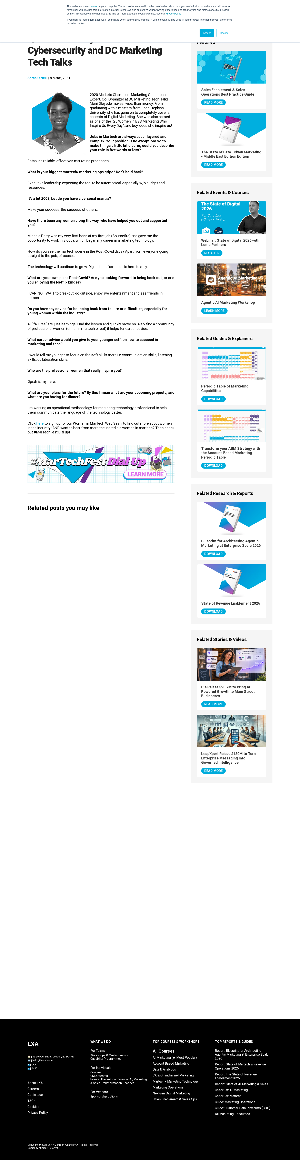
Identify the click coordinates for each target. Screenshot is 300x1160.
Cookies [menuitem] (33, 1107)
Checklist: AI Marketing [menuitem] (231, 1090)
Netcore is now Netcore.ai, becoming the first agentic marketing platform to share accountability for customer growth (98, 659)
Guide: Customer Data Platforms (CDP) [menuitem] (242, 1108)
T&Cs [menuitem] (31, 1101)
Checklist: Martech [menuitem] (228, 1096)
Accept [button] (207, 33)
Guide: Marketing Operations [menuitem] (235, 1102)
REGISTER (211, 253)
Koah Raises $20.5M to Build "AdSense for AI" (72, 826)
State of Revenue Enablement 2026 (230, 603)
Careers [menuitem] (33, 1089)
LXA (33, 1064)
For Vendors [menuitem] (99, 1092)
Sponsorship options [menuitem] (104, 1096)
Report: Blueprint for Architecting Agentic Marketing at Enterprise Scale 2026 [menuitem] (242, 1054)
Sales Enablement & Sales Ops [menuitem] (175, 1099)
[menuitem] (163, 1051)
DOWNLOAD (213, 399)
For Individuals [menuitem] (100, 1068)
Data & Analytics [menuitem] (164, 1069)
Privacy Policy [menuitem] (38, 1113)
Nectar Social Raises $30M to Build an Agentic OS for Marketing (88, 890)
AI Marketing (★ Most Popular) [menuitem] (175, 1058)
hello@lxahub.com (42, 1060)
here (40, 423)
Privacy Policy (173, 13)
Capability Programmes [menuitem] (105, 1059)
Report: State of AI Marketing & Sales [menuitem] (241, 1084)
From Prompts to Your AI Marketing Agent (69, 694)
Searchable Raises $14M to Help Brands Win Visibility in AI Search (89, 794)
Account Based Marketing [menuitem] (171, 1063)
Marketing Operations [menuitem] (168, 1087)
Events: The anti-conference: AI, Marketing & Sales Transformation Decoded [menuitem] (118, 1081)
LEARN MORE (214, 311)
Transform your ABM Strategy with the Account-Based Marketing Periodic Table (230, 452)
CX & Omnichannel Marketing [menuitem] (173, 1075)
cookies (93, 6)
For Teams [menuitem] (98, 1051)
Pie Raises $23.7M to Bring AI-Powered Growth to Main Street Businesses (228, 691)
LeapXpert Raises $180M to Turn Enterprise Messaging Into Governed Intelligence (228, 758)
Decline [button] (224, 33)
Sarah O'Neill (37, 78)
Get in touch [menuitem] (36, 1095)
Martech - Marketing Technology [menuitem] (176, 1081)
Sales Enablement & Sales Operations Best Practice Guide (227, 92)
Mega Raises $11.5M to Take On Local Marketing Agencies (83, 858)
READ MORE (213, 102)
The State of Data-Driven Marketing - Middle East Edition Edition (231, 154)
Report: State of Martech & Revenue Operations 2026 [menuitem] (240, 1066)
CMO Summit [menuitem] (99, 1076)
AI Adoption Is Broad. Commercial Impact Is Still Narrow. (81, 986)
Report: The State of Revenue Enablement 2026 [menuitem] (236, 1076)
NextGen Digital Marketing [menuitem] (171, 1093)
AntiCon (35, 1068)
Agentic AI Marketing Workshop (228, 302)
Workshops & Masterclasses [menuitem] (109, 1055)
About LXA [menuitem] (35, 1083)
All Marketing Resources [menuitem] (232, 1114)
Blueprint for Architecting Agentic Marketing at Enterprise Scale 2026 (231, 543)
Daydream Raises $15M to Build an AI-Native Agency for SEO (85, 762)
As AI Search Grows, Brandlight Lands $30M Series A (78, 922)
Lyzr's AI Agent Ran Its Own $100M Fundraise (71, 954)
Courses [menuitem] (95, 1072)
